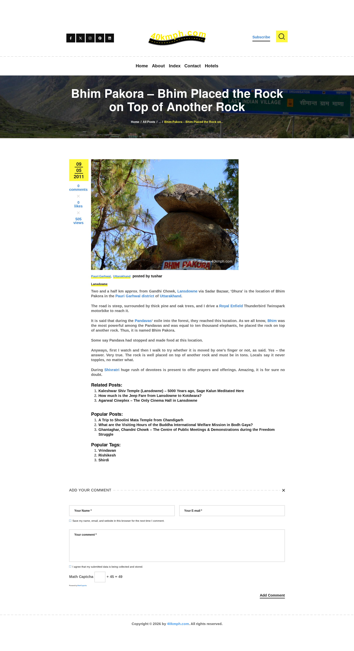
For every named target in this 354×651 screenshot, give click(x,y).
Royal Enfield (231, 306)
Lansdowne (99, 284)
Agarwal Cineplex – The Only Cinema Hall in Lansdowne (147, 400)
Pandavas (143, 321)
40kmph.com (178, 624)
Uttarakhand (122, 276)
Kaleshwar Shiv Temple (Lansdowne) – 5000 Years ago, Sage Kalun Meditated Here (171, 391)
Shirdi (103, 460)
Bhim (272, 321)
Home (135, 121)
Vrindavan (107, 450)
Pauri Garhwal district (134, 296)
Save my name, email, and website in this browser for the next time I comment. (118, 520)
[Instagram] (90, 38)
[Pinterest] (100, 38)
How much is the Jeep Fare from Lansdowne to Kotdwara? (150, 396)
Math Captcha (81, 577)
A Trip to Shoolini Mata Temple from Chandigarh (140, 420)
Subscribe (261, 37)
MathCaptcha (82, 585)
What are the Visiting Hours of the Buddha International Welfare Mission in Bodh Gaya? (175, 425)
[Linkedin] (109, 38)
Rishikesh (107, 455)
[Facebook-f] (70, 38)
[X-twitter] (80, 38)
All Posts (149, 121)
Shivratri (111, 370)
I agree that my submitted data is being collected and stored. (107, 566)
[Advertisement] (177, 8)
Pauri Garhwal (101, 276)
